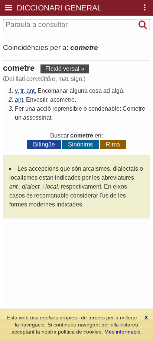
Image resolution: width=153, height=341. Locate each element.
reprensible (67, 108)
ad (106, 91)
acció (44, 108)
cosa (95, 91)
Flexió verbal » (64, 69)
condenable (104, 108)
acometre (62, 100)
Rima (113, 144)
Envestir (36, 100)
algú (117, 91)
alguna (78, 91)
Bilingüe (44, 144)
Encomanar (53, 91)
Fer (19, 108)
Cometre (134, 108)
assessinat (37, 117)
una (30, 108)
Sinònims (80, 144)
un (18, 117)
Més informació (122, 332)
